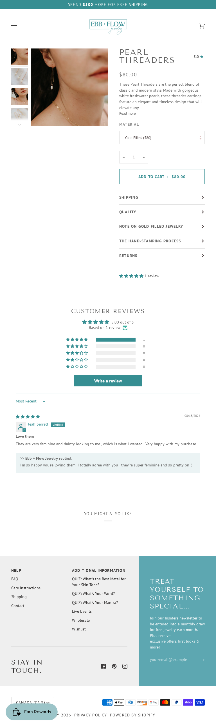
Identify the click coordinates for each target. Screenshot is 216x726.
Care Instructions (25, 587)
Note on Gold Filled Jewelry (151, 226)
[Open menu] (19, 25)
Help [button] (16, 570)
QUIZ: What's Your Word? (93, 593)
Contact (17, 605)
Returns (128, 255)
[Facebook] (103, 666)
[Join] (197, 659)
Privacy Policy (90, 715)
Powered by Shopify (133, 715)
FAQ (14, 578)
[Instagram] (124, 666)
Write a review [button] (108, 381)
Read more (127, 113)
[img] (28, 416)
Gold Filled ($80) (138, 137)
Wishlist (79, 629)
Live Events (82, 611)
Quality (127, 211)
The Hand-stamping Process (150, 241)
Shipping (128, 197)
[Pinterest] (114, 666)
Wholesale (81, 620)
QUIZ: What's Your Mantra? (95, 602)
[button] (132, 275)
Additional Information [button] (98, 570)
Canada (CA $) (30, 702)
